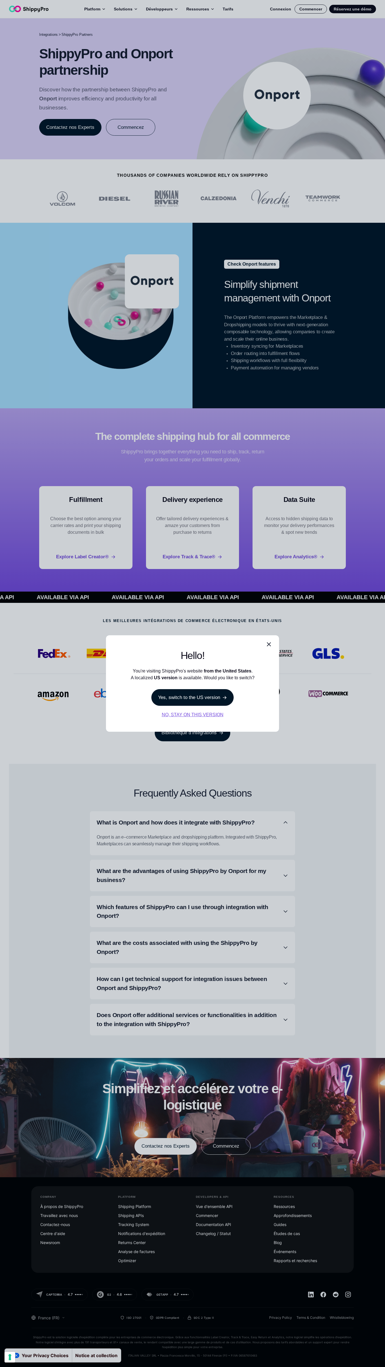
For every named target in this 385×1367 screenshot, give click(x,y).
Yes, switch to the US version (189, 697)
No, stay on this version (193, 714)
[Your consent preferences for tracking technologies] (10, 1357)
